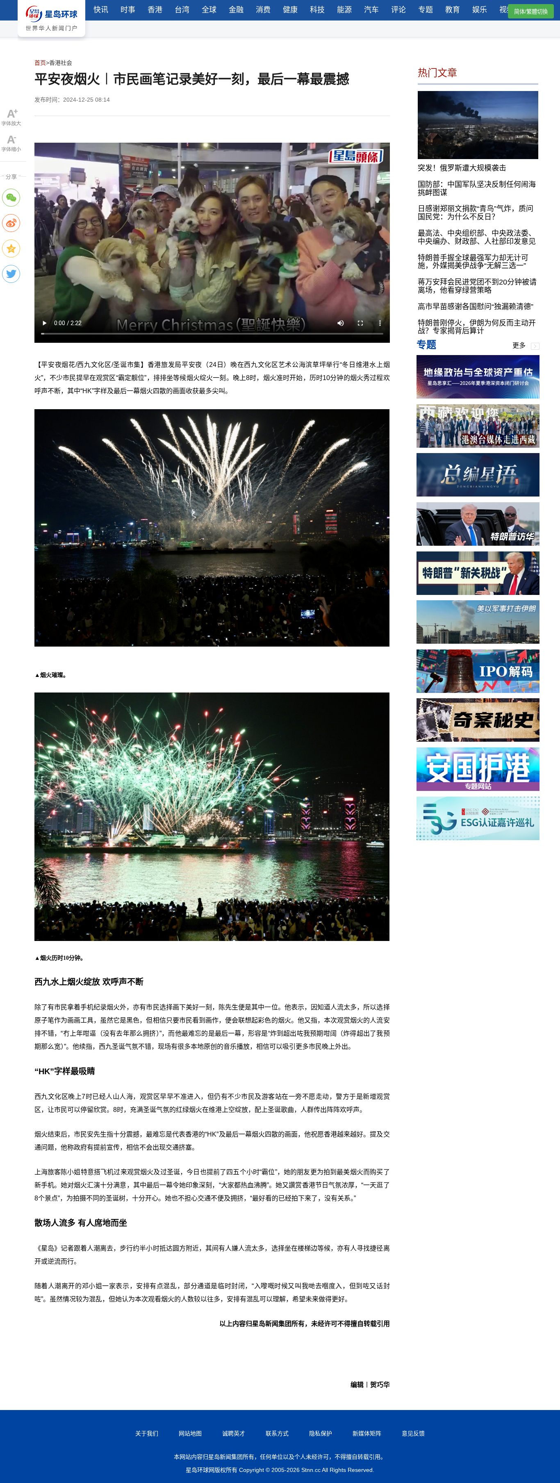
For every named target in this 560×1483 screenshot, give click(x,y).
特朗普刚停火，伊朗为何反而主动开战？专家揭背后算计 (477, 327)
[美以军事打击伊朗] (478, 641)
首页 (40, 62)
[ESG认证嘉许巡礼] (478, 837)
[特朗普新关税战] (478, 592)
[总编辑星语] (478, 494)
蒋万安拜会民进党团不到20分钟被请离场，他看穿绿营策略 (477, 286)
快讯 (100, 10)
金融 (236, 10)
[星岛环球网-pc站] (51, 38)
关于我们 (146, 1433)
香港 (155, 10)
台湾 (182, 10)
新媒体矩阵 (367, 1433)
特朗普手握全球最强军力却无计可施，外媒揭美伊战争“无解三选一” (473, 262)
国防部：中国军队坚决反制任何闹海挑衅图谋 (477, 188)
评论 (398, 10)
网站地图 (190, 1433)
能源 (344, 10)
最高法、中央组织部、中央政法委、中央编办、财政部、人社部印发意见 (477, 237)
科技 (317, 10)
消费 (263, 10)
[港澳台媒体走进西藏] (478, 445)
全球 (209, 10)
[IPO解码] (478, 690)
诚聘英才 (233, 1433)
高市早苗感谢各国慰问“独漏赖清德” (475, 307)
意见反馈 (413, 1433)
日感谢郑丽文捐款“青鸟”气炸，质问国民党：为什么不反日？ (475, 213)
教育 (452, 10)
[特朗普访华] (478, 543)
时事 (128, 10)
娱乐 (479, 10)
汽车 (371, 10)
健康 (290, 10)
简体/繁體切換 (531, 12)
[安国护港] (478, 788)
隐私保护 (320, 1433)
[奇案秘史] (478, 739)
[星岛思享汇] (478, 396)
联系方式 (277, 1433)
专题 (425, 10)
